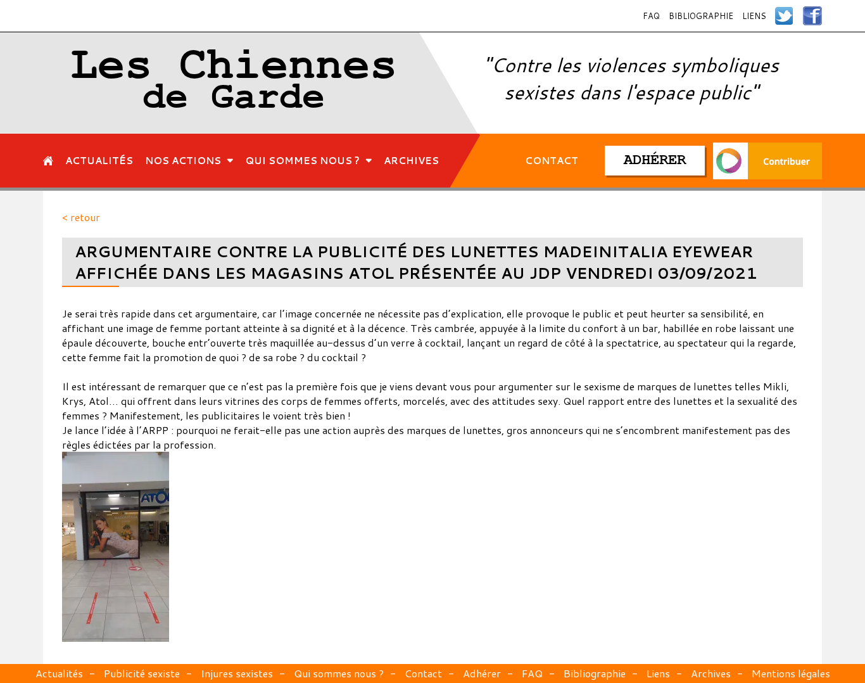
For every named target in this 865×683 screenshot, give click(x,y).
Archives (711, 673)
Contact (423, 673)
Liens (754, 16)
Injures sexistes (237, 673)
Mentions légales (791, 673)
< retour (81, 217)
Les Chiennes (233, 83)
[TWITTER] (784, 16)
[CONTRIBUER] (767, 161)
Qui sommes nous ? (339, 673)
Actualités (59, 673)
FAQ (651, 16)
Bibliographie (701, 16)
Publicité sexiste (142, 673)
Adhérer (482, 673)
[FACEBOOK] (812, 16)
